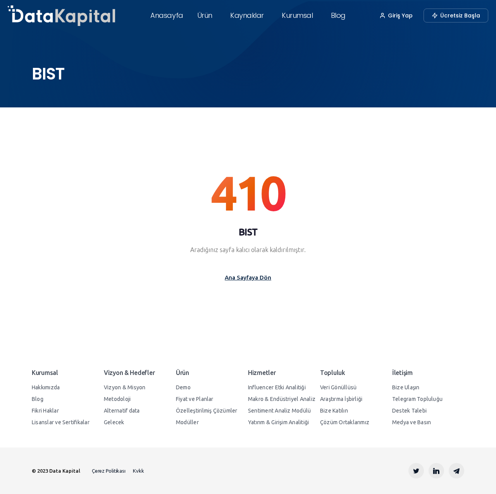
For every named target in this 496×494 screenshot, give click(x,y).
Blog (338, 15)
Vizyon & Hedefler (129, 373)
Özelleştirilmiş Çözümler (207, 411)
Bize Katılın (334, 411)
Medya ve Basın (411, 422)
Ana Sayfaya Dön (248, 277)
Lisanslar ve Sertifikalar (61, 422)
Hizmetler (262, 373)
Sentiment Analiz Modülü (279, 411)
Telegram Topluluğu (417, 399)
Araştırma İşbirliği (341, 399)
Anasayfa (166, 15)
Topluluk (332, 373)
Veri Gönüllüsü (338, 387)
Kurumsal (297, 15)
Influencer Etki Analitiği (277, 387)
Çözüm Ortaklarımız (344, 422)
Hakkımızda (46, 387)
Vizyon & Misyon (124, 387)
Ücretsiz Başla (460, 15)
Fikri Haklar (45, 411)
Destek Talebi (409, 411)
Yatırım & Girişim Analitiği (278, 422)
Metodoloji (117, 399)
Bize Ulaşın (406, 387)
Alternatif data (122, 411)
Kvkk (138, 470)
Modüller (187, 422)
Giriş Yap (400, 15)
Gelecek (114, 422)
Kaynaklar (247, 15)
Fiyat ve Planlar (195, 399)
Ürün (204, 15)
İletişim (402, 373)
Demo (183, 387)
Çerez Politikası (108, 470)
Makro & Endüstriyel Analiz (281, 399)
